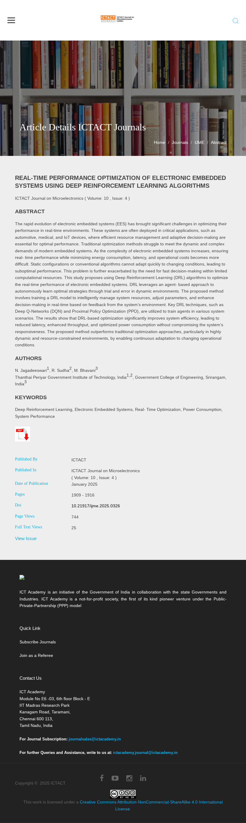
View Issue (26, 538)
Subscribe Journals (38, 641)
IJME (199, 142)
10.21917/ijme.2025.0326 (95, 505)
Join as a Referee (36, 655)
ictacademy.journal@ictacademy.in (145, 752)
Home (159, 142)
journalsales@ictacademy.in (95, 739)
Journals (180, 142)
